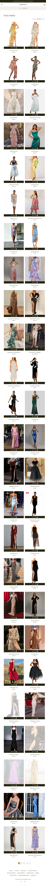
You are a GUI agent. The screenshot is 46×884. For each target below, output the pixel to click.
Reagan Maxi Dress (14, 151)
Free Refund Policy (30, 872)
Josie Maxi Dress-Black (34, 486)
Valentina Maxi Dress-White (34, 117)
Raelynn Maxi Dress (14, 855)
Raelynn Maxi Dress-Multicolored (35, 855)
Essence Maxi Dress (35, 620)
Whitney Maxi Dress (35, 553)
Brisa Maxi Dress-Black (13, 721)
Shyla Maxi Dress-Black (34, 754)
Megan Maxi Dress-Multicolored (14, 352)
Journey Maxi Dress (14, 50)
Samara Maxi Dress (13, 218)
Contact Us (17, 870)
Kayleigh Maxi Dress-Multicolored (35, 218)
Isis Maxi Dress (14, 620)
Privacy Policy (23, 870)
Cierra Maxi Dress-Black (35, 687)
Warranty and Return (11, 872)
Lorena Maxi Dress (35, 151)
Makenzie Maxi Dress (14, 285)
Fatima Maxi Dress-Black (35, 520)
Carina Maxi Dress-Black (35, 385)
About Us (11, 870)
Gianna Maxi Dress (13, 117)
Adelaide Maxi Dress (14, 587)
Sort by (34, 19)
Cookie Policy (33, 875)
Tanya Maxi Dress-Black (35, 318)
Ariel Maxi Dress (35, 50)
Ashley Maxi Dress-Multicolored (13, 385)
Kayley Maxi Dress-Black (14, 419)
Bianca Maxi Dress (34, 654)
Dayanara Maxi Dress (35, 251)
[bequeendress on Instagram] (24, 881)
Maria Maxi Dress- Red (13, 486)
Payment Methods (21, 872)
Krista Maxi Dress (13, 821)
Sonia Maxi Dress (35, 419)
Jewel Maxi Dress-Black (13, 754)
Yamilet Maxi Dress (14, 452)
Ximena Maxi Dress (35, 184)
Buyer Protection (13, 875)
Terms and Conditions (32, 870)
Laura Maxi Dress (13, 251)
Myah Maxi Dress (35, 587)
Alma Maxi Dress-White (35, 721)
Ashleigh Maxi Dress (14, 687)
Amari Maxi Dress (34, 84)
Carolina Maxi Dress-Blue (14, 184)
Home (20, 8)
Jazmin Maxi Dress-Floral (14, 654)
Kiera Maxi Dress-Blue (35, 452)
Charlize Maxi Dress (35, 285)
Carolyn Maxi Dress (14, 84)
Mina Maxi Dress (14, 788)
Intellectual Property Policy (23, 875)
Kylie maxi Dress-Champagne (35, 352)
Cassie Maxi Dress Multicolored (14, 318)
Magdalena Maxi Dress (35, 821)
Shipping (37, 872)
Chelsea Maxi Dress (14, 553)
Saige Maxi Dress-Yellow (35, 788)
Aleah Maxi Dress (13, 520)
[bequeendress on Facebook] (21, 881)
